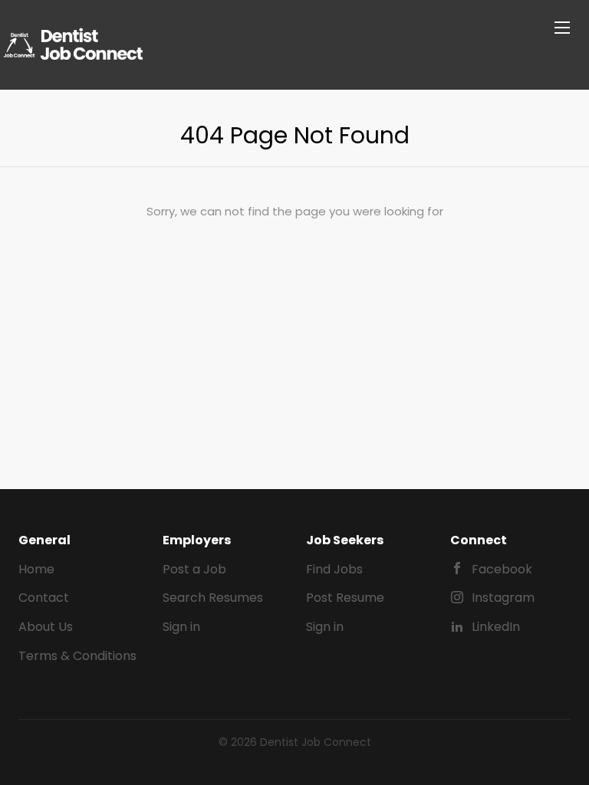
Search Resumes (213, 597)
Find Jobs (334, 569)
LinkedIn (496, 627)
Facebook (502, 569)
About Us (45, 627)
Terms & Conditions (77, 656)
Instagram (503, 597)
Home (36, 569)
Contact (43, 597)
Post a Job (194, 569)
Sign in (181, 627)
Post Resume (345, 597)
